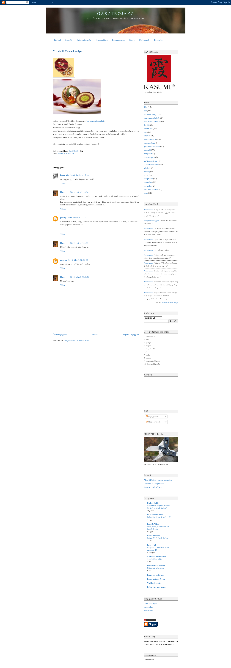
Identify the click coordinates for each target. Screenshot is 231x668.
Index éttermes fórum (156, 586)
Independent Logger (151, 220)
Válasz (63, 183)
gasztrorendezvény (152, 146)
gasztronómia (149, 142)
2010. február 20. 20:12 (78, 260)
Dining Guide (153, 502)
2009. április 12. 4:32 (79, 243)
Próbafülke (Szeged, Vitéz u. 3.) (159, 517)
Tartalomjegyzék (84, 40)
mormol (63, 259)
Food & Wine (153, 523)
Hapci (63, 191)
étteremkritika (150, 139)
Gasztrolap (148, 606)
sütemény (148, 182)
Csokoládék (144, 40)
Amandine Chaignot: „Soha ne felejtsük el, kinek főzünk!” (158, 506)
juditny (63, 217)
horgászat (148, 153)
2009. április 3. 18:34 (79, 192)
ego (145, 132)
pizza (146, 175)
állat (146, 107)
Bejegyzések (153, 416)
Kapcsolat (158, 40)
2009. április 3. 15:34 (79, 175)
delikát (147, 125)
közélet (147, 167)
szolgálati (148, 185)
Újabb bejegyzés (60, 334)
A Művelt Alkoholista (156, 556)
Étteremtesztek (118, 40)
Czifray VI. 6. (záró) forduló (157, 538)
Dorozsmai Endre (155, 514)
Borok (132, 40)
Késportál (151, 544)
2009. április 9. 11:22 (76, 217)
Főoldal (57, 40)
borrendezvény (150, 114)
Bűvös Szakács (153, 535)
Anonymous (148, 209)
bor (145, 110)
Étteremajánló (102, 40)
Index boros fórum (155, 574)
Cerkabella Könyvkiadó (154, 483)
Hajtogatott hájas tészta (155, 568)
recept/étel (148, 178)
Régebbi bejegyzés (131, 334)
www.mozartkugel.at (95, 120)
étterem (147, 135)
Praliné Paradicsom (156, 565)
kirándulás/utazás (151, 164)
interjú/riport (149, 157)
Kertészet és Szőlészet (153, 487)
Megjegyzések (154, 421)
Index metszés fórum (156, 578)
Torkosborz (148, 610)
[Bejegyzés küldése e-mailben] (81, 151)
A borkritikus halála (154, 559)
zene (146, 192)
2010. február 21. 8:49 (79, 277)
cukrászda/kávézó (151, 117)
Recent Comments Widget (170, 302)
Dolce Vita (64, 175)
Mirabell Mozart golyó (67, 51)
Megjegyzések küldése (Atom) (77, 340)
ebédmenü (148, 128)
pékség (147, 171)
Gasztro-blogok (150, 603)
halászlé (147, 150)
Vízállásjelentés (154, 582)
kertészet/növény (151, 160)
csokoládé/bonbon (66, 153)
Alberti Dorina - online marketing (158, 479)
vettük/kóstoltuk (151, 189)
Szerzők (68, 40)
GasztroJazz (115, 13)
